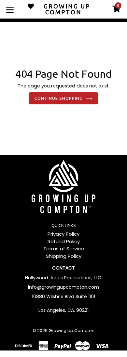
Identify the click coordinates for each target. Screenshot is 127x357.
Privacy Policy (63, 234)
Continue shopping (59, 98)
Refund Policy (64, 241)
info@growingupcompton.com (63, 287)
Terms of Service (63, 248)
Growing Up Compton (71, 330)
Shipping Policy (63, 256)
